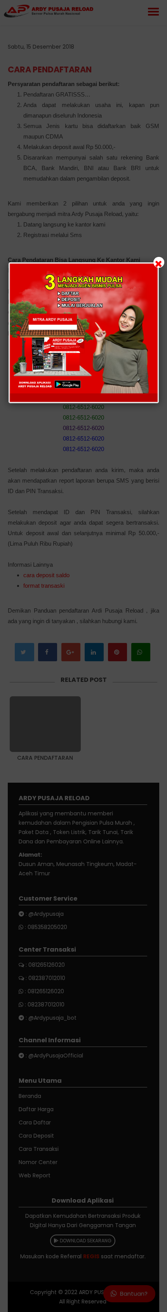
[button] (83, 656)
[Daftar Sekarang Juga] (84, 332)
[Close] (158, 262)
